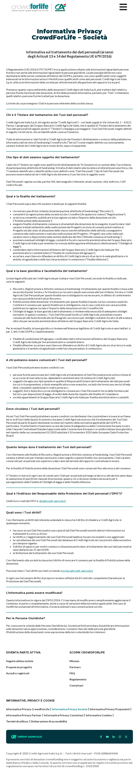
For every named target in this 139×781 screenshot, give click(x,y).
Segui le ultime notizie (19, 661)
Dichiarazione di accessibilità (49, 721)
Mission (74, 661)
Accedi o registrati (17, 673)
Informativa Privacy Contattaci (63, 715)
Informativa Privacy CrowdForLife (27, 709)
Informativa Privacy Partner (24, 715)
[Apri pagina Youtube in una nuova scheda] (107, 736)
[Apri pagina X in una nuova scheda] (126, 736)
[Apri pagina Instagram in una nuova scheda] (120, 736)
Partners (75, 667)
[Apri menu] (123, 7)
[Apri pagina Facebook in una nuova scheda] (101, 736)
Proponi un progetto (19, 667)
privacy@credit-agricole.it (77, 570)
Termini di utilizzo (17, 721)
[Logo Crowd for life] (39, 7)
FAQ (72, 673)
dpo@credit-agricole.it (52, 500)
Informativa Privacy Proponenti (110, 709)
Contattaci (76, 685)
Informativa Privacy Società (69, 709)
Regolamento (78, 679)
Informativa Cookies (99, 715)
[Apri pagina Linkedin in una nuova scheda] (113, 736)
